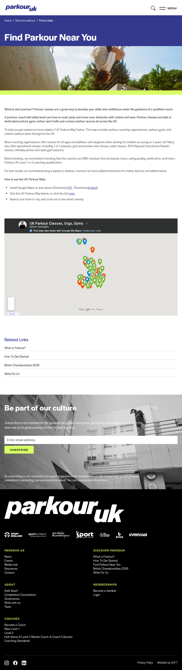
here (72, 193)
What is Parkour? (15, 348)
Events (8, 560)
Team (7, 606)
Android (92, 187)
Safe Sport (11, 590)
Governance (12, 598)
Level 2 (8, 633)
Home (8, 20)
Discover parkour (25, 20)
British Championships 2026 (22, 365)
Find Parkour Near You (107, 564)
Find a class (46, 20)
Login (96, 594)
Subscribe (19, 450)
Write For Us (12, 374)
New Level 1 (12, 629)
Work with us (12, 602)
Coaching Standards (17, 641)
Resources (11, 568)
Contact (9, 572)
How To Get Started (16, 356)
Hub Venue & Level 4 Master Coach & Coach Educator (38, 637)
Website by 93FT (167, 662)
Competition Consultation (20, 594)
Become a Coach (15, 625)
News (8, 556)
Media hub (11, 564)
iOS (69, 187)
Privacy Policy (145, 662)
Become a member (104, 590)
